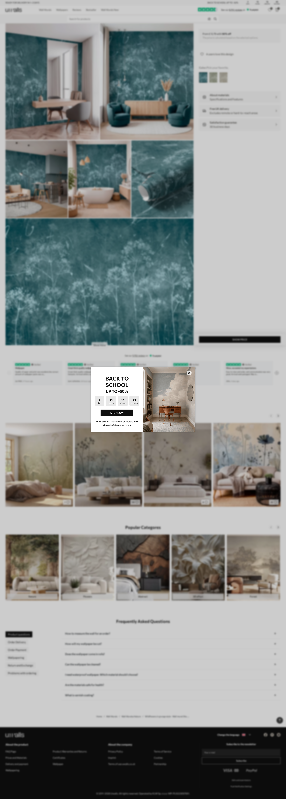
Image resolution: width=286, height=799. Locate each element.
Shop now (116, 412)
